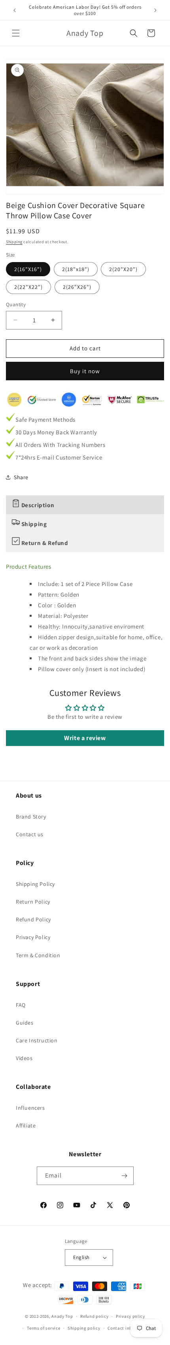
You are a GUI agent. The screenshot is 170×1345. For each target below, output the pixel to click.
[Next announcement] (155, 10)
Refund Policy (33, 919)
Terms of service (43, 1328)
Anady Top (62, 1316)
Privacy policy (130, 1316)
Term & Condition (38, 955)
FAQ (21, 1004)
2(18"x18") (75, 269)
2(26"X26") (77, 286)
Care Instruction (37, 1040)
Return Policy (33, 901)
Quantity (16, 304)
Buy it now (85, 371)
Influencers (30, 1107)
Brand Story (31, 816)
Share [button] (21, 477)
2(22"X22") (28, 286)
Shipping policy (84, 1328)
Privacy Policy (33, 937)
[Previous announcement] (14, 10)
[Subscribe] (124, 1175)
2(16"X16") (28, 269)
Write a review (85, 738)
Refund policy (94, 1316)
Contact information (129, 1328)
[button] (16, 33)
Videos (24, 1058)
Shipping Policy (35, 883)
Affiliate (26, 1125)
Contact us (29, 834)
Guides (25, 1022)
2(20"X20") (123, 269)
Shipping (14, 241)
